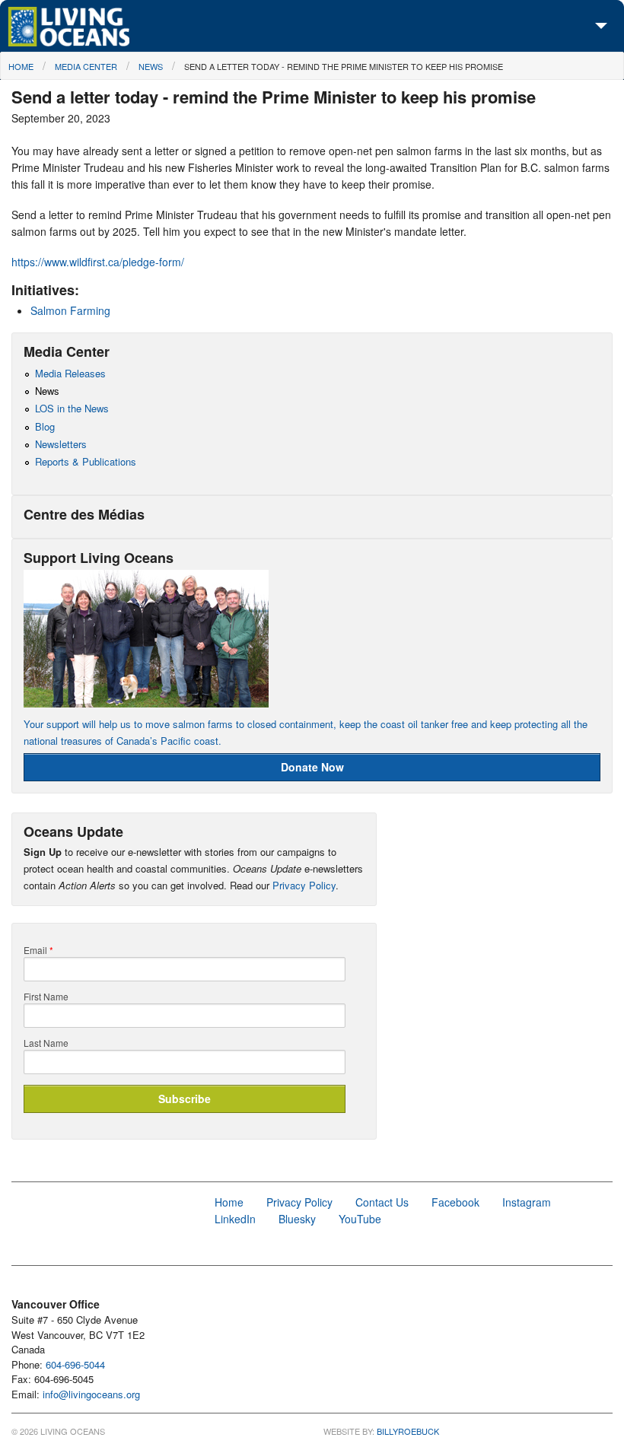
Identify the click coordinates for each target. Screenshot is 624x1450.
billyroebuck (408, 1431)
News (150, 66)
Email (38, 950)
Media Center (86, 66)
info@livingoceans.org (91, 1394)
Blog (45, 426)
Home (20, 66)
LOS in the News (72, 408)
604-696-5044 (75, 1364)
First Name (46, 996)
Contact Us (382, 1202)
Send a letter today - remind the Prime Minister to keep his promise (343, 66)
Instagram (526, 1202)
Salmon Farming (70, 310)
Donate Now (312, 766)
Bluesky (297, 1218)
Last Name (46, 1043)
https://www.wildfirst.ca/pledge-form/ (97, 261)
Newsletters (61, 444)
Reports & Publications (85, 461)
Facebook (455, 1202)
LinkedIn (235, 1218)
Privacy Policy (304, 885)
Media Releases (70, 373)
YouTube (360, 1218)
